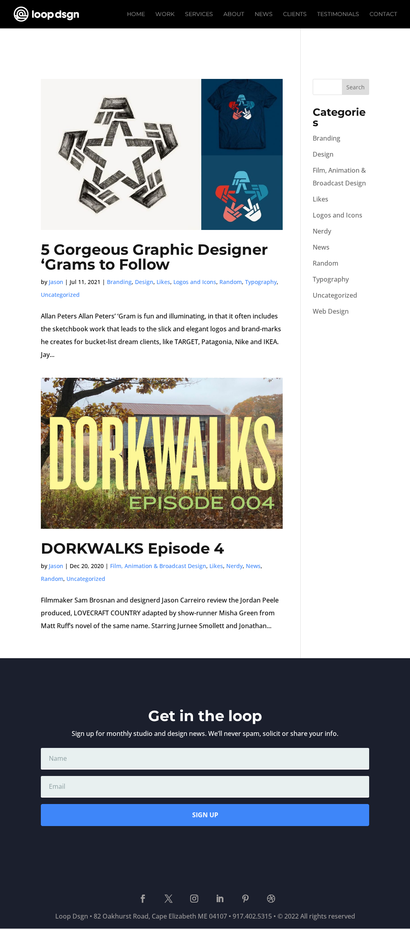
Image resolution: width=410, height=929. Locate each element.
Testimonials (338, 14)
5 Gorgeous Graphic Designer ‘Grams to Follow (154, 256)
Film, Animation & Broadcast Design (158, 566)
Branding (119, 282)
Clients (295, 14)
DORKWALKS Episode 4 (132, 548)
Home (136, 14)
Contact (383, 14)
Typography (261, 282)
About (233, 14)
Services (199, 14)
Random (230, 282)
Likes (163, 282)
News (264, 14)
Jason (56, 282)
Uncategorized (60, 294)
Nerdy (234, 566)
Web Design (331, 311)
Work (165, 14)
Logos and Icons (194, 282)
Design (144, 282)
